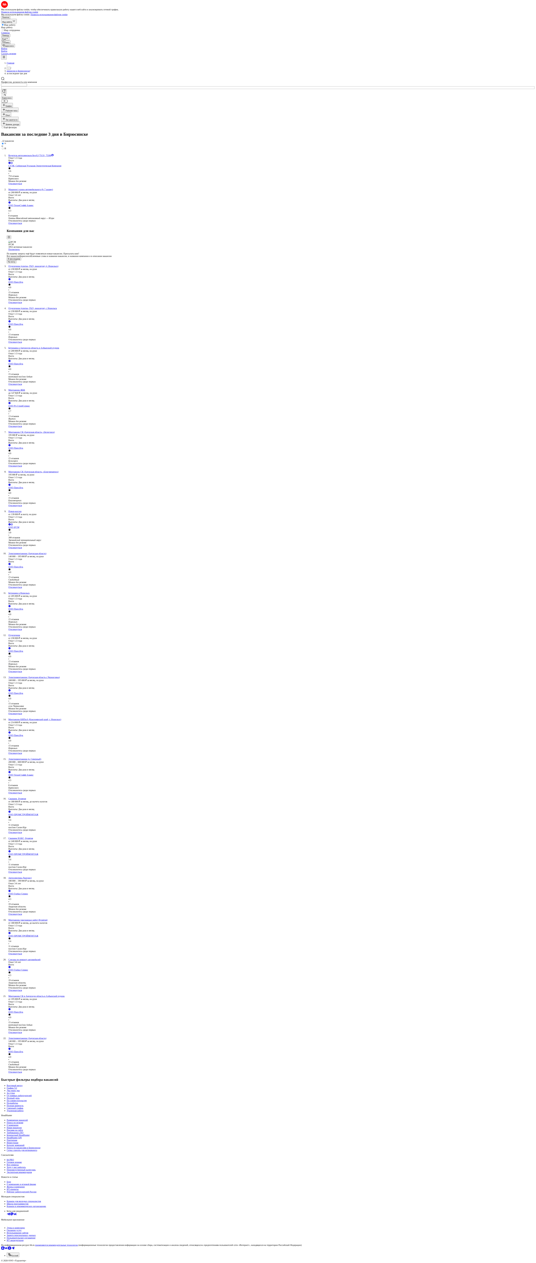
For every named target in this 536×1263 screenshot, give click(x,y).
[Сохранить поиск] (4, 91)
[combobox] (14, 84)
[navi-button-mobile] (4, 57)
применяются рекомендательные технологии (56, 1245)
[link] (6, 42)
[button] (4, 48)
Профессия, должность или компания (19, 82)
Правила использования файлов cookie (49, 14)
